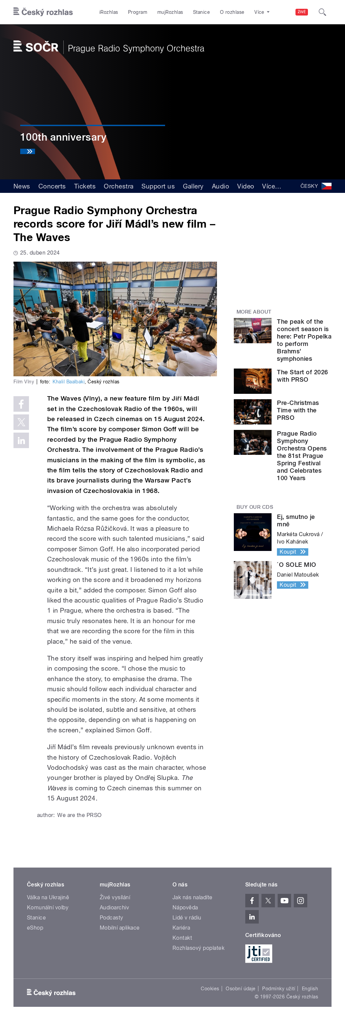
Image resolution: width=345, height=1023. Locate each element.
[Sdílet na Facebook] (21, 404)
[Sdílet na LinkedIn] (21, 440)
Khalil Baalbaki (69, 381)
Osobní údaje (241, 988)
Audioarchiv (114, 907)
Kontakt (182, 938)
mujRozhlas (170, 12)
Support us (158, 186)
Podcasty (111, 917)
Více (271, 186)
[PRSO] (108, 47)
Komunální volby (47, 907)
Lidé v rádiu (186, 917)
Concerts (52, 186)
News (21, 186)
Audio (220, 186)
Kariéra (181, 928)
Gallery (193, 186)
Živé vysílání (115, 897)
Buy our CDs (255, 507)
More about (254, 312)
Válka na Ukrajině (48, 897)
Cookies (210, 988)
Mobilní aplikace (120, 928)
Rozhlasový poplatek (198, 948)
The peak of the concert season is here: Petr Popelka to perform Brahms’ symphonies (304, 340)
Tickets (85, 186)
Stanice (201, 12)
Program (137, 12)
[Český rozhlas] (43, 12)
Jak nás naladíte (192, 897)
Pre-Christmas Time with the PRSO (298, 410)
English (310, 988)
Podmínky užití (278, 988)
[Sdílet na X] (21, 422)
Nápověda (185, 907)
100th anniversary (63, 137)
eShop (35, 928)
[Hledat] (322, 12)
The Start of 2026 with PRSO (302, 376)
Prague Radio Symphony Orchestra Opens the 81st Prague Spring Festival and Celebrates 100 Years (301, 455)
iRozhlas (108, 12)
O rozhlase (232, 12)
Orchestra (118, 186)
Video (245, 186)
